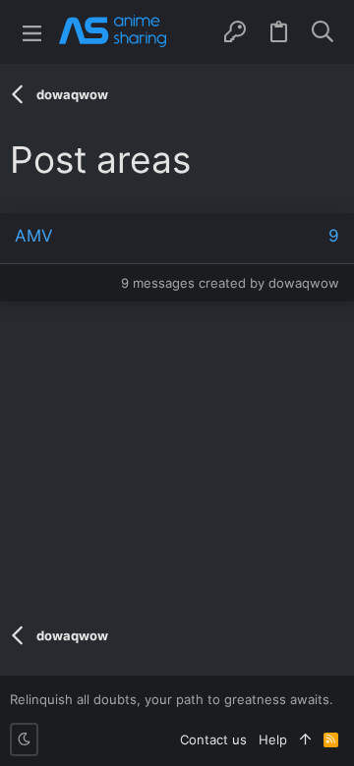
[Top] (305, 739)
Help (273, 739)
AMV (34, 236)
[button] (32, 32)
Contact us (213, 739)
